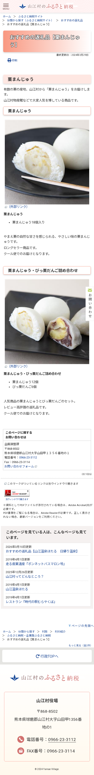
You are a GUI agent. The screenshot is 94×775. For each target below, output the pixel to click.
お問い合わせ (89, 305)
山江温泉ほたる (17, 589)
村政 (44, 631)
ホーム (7, 16)
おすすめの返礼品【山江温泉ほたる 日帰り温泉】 (42, 551)
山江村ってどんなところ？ (25, 577)
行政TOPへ (48, 656)
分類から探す (26, 631)
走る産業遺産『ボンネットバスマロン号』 (36, 564)
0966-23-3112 (28, 457)
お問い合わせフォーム (19, 466)
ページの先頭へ (83, 626)
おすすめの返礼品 (72, 20)
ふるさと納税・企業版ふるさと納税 (29, 635)
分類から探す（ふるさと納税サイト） (30, 20)
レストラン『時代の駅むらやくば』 (31, 602)
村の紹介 (60, 631)
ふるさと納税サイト (30, 16)
